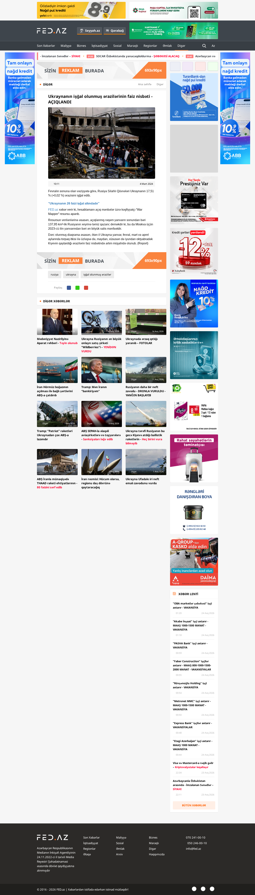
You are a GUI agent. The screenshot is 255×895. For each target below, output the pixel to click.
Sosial (117, 46)
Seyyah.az (92, 31)
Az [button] (214, 46)
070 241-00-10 (195, 837)
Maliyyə (66, 46)
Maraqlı (132, 46)
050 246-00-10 (197, 843)
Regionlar (150, 46)
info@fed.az (193, 848)
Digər (181, 46)
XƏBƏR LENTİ (188, 594)
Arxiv (119, 854)
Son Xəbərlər (46, 46)
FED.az (53, 209)
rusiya (54, 274)
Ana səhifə (144, 84)
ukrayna (71, 274)
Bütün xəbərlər (194, 805)
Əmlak (167, 46)
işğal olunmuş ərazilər (97, 274)
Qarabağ (117, 31)
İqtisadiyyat (100, 46)
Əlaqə (87, 854)
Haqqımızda (156, 854)
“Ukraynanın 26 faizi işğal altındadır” (73, 203)
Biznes (81, 46)
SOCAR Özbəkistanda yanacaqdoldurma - (89, 56)
